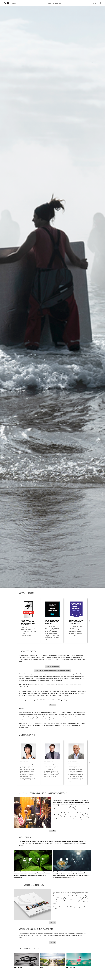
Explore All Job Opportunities (52, 666)
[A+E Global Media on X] (95, 3)
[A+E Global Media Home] (6, 3)
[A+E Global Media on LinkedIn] (97, 3)
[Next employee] (89, 621)
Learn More (52, 830)
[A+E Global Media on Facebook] (91, 3)
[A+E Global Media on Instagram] (93, 3)
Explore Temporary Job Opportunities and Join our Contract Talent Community (52, 670)
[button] (100, 3)
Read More (52, 704)
